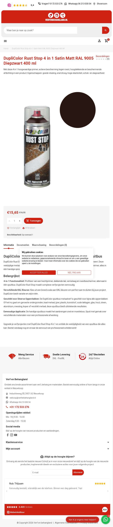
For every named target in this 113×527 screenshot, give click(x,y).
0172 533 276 (56, 4)
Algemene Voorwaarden (66, 523)
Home (6, 49)
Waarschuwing (39, 245)
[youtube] (15, 435)
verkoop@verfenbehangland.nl (23, 398)
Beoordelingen (102, 56)
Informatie (9, 245)
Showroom (102, 4)
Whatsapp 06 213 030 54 (79, 4)
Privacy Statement (89, 523)
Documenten (23, 245)
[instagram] (11, 435)
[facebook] (7, 435)
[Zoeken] (105, 30)
